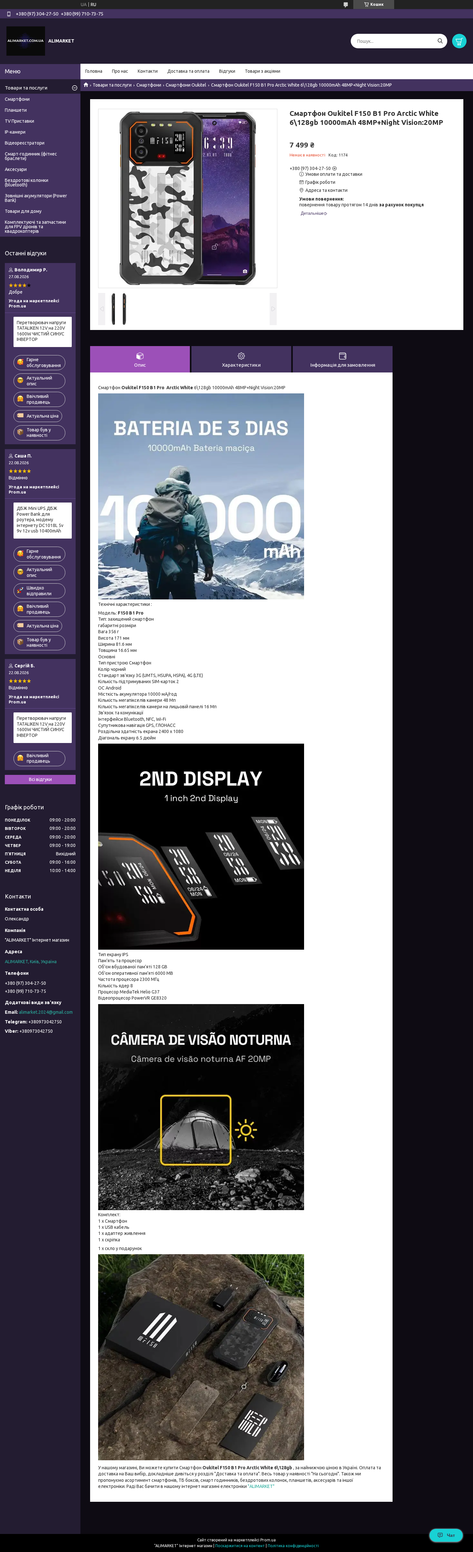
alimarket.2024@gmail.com (46, 1012)
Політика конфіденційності (293, 1546)
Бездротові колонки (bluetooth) (26, 182)
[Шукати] (440, 41)
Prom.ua (268, 1540)
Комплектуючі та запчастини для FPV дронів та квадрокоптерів (35, 227)
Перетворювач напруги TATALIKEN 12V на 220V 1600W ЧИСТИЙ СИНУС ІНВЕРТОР (41, 331)
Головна (93, 71)
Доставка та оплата (188, 71)
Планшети (16, 110)
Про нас (120, 71)
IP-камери (15, 132)
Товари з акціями (262, 71)
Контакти (148, 71)
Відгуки (227, 71)
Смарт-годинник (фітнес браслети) (31, 156)
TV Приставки (19, 121)
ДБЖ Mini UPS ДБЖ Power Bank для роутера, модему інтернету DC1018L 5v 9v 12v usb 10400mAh (40, 519)
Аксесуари (16, 169)
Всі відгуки (40, 779)
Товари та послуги (112, 85)
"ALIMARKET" (261, 1486)
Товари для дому (23, 211)
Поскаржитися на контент (240, 1546)
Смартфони (148, 85)
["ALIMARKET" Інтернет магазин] (25, 40)
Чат (451, 1535)
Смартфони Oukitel (186, 85)
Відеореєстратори (24, 143)
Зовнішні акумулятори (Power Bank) (36, 198)
